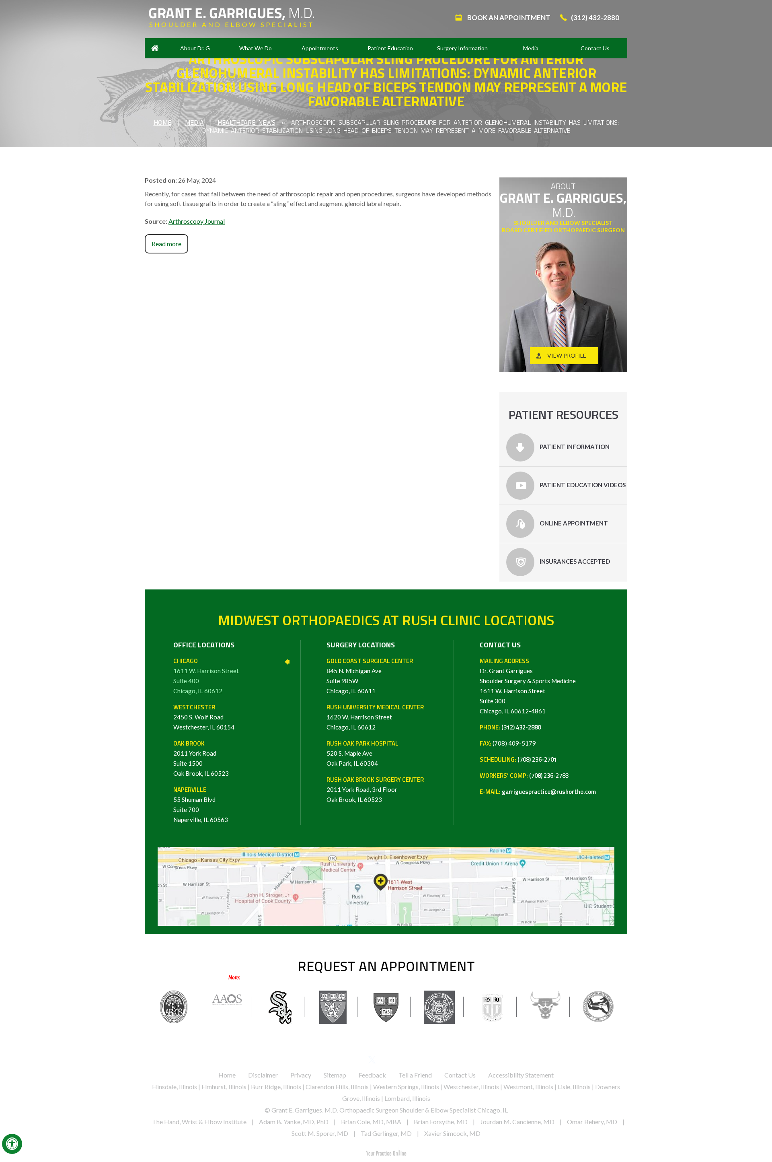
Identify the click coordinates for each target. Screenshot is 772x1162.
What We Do (255, 48)
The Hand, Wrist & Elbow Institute (199, 1121)
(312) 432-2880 (595, 17)
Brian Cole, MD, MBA (371, 1121)
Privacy (300, 1075)
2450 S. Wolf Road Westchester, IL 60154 (203, 717)
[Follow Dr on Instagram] (414, 1061)
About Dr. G (195, 48)
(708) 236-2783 (549, 775)
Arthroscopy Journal (196, 221)
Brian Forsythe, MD (441, 1121)
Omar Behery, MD (592, 1121)
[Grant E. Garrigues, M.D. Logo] (231, 17)
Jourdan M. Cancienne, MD (517, 1121)
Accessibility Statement (521, 1075)
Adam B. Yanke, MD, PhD (294, 1121)
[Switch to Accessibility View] (12, 1144)
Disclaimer (263, 1075)
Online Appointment (573, 523)
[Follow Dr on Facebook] (358, 1061)
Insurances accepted (574, 561)
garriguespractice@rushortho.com (549, 791)
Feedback (372, 1075)
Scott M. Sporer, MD (320, 1133)
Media (530, 48)
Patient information (574, 446)
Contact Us (595, 48)
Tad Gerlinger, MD (386, 1133)
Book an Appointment (508, 17)
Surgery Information (462, 48)
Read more (166, 243)
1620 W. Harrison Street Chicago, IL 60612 (375, 717)
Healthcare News (246, 122)
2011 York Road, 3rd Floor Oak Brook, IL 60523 (375, 789)
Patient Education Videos (582, 484)
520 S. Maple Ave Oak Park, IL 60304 (362, 753)
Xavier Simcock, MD (452, 1133)
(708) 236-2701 (537, 759)
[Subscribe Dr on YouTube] (400, 1061)
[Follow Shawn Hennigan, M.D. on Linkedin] (386, 1061)
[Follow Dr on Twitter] (372, 1061)
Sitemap (335, 1075)
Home (155, 48)
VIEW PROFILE (566, 355)
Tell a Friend (415, 1075)
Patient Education (390, 48)
